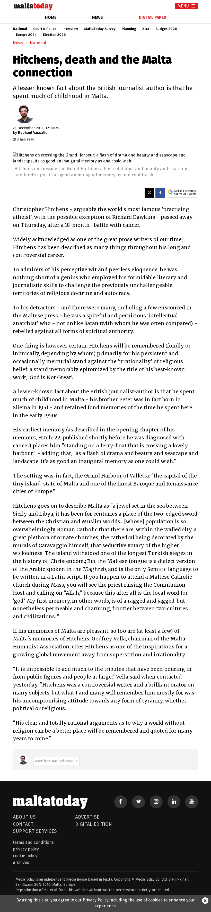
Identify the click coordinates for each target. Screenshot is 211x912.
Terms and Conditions (33, 842)
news (97, 17)
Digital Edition (93, 824)
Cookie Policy (25, 855)
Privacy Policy (26, 849)
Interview (70, 29)
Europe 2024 (26, 35)
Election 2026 (54, 35)
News (18, 42)
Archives (21, 862)
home (50, 17)
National (20, 29)
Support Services (35, 831)
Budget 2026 (166, 29)
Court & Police (44, 29)
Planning (129, 29)
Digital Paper (152, 17)
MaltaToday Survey (100, 29)
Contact (23, 824)
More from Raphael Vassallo (56, 761)
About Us (24, 817)
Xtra (145, 29)
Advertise (87, 817)
